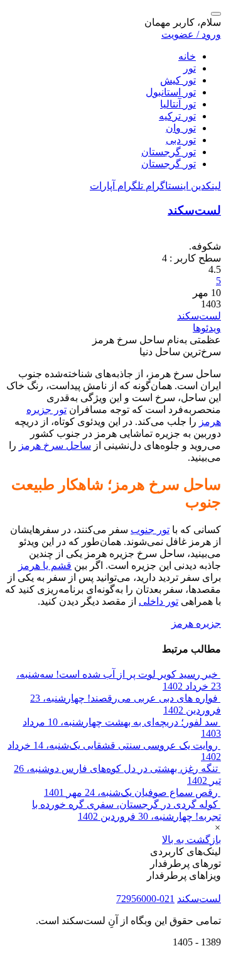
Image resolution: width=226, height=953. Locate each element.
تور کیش (178, 80)
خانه (187, 56)
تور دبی (181, 140)
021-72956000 (145, 898)
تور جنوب (150, 529)
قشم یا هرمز (45, 565)
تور (189, 68)
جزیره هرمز (196, 623)
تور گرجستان (168, 151)
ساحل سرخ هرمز (55, 445)
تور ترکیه (177, 116)
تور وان (181, 128)
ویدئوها (207, 327)
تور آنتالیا (178, 104)
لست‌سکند (194, 210)
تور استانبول (171, 92)
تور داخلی (158, 601)
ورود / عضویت (191, 34)
